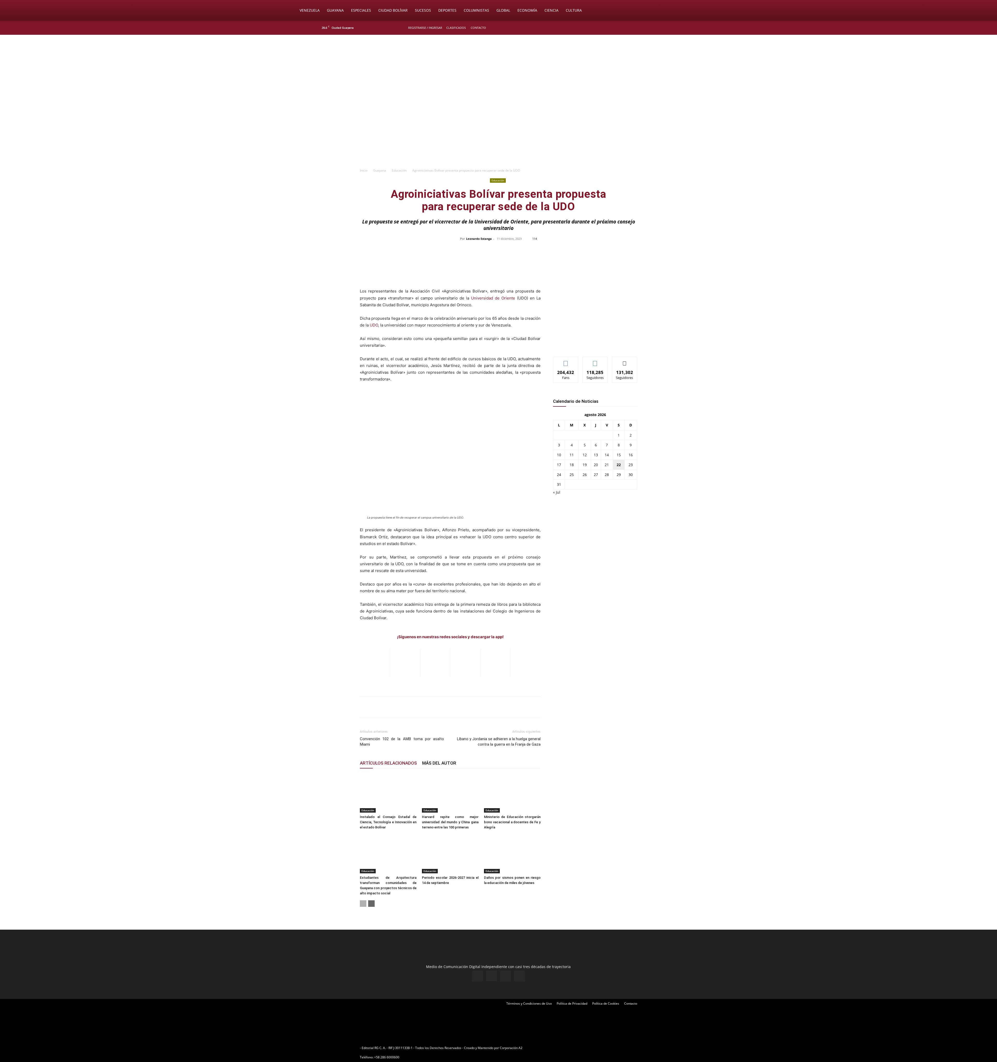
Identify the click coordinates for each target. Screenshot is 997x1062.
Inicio (363, 170)
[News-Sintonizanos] (592, 344)
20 (596, 464)
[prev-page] (363, 903)
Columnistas (476, 10)
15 (619, 454)
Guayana (335, 10)
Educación (399, 170)
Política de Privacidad (572, 1003)
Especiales (361, 10)
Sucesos (423, 10)
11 (572, 454)
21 (607, 464)
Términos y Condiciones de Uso (529, 1003)
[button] (700, 10)
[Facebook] (651, 28)
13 (596, 454)
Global (503, 10)
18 (572, 464)
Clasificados (456, 28)
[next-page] (371, 903)
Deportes (447, 10)
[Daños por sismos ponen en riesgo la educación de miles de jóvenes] (512, 853)
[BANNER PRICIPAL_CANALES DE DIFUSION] (498, 64)
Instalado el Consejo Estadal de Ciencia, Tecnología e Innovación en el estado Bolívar (388, 822)
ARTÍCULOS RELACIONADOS (388, 763)
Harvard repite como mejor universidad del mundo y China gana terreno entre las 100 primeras (450, 822)
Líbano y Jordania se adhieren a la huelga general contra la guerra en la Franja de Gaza (499, 742)
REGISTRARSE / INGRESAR (425, 28)
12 (585, 454)
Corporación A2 (511, 1048)
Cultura (574, 10)
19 (585, 464)
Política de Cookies (605, 1003)
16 (631, 454)
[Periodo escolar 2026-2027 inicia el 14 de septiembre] (450, 853)
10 (559, 454)
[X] (668, 28)
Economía (527, 10)
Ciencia (551, 10)
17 (559, 464)
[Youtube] (676, 28)
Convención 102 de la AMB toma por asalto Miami (402, 742)
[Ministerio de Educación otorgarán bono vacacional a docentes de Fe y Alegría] (512, 793)
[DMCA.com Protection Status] (564, 1048)
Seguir (595, 361)
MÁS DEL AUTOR (439, 763)
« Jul (556, 492)
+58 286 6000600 (386, 1057)
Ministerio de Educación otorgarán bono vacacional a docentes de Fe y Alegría (512, 822)
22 (619, 464)
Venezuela (310, 10)
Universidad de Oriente (493, 298)
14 (607, 454)
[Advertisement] (498, 126)
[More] (608, 250)
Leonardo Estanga (479, 239)
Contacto (478, 28)
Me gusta (566, 361)
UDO (374, 325)
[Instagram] (659, 28)
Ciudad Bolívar (393, 10)
